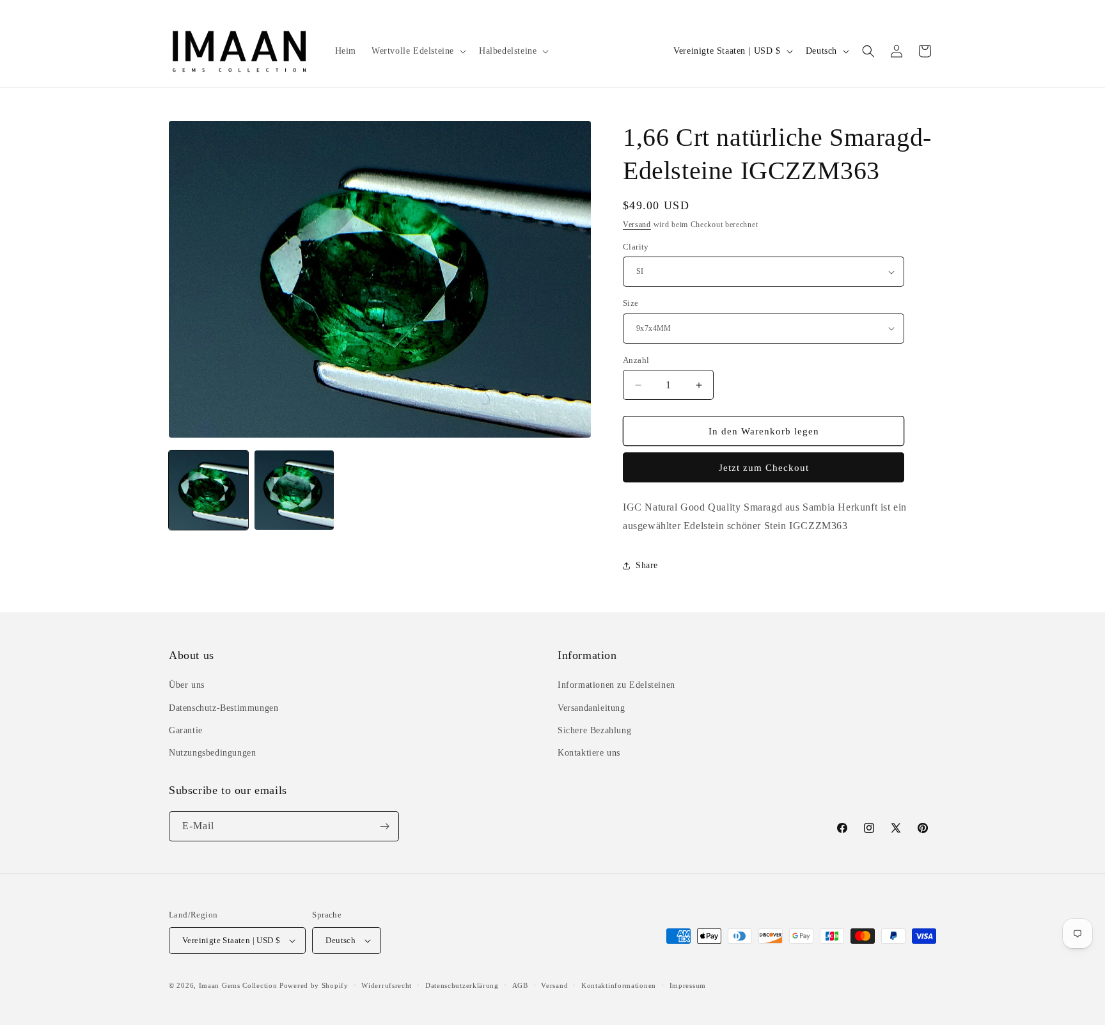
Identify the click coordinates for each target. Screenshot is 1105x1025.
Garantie (186, 730)
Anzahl (636, 360)
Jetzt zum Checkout (764, 468)
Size (631, 303)
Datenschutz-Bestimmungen (223, 708)
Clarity (636, 246)
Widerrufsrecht (386, 985)
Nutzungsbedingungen (212, 753)
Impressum (688, 985)
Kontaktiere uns (589, 753)
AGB (520, 985)
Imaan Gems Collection (238, 985)
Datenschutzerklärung (462, 985)
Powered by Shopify (314, 985)
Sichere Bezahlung (594, 730)
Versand (637, 224)
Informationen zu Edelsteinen (616, 685)
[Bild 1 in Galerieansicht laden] (208, 490)
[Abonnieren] (384, 826)
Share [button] (647, 565)
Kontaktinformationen (618, 985)
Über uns (187, 685)
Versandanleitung (591, 708)
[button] (417, 51)
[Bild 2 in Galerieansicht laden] (294, 490)
